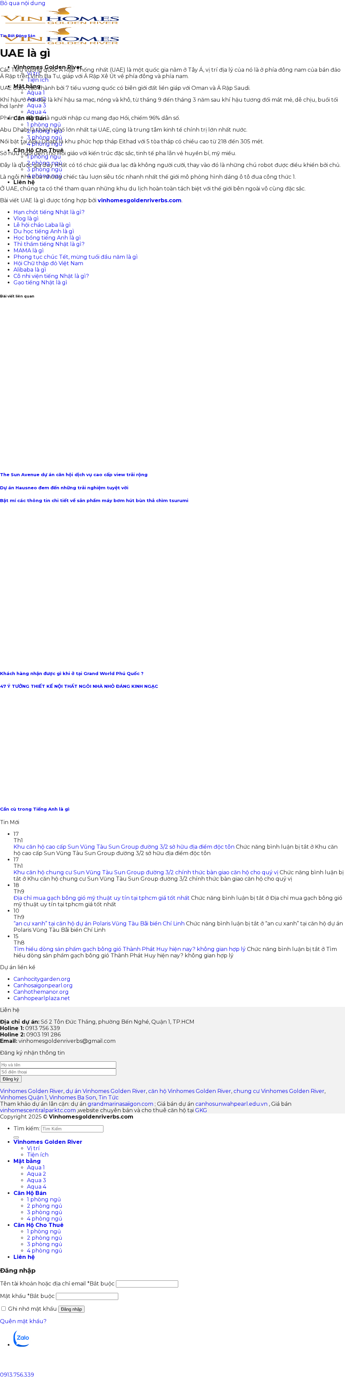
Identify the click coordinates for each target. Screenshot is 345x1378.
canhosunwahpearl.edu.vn (231, 1104)
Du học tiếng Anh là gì (43, 231)
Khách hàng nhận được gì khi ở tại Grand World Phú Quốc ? (72, 673)
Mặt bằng (27, 1161)
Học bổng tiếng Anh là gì (47, 238)
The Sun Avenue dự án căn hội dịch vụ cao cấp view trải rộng (74, 474)
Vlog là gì (26, 218)
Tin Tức (108, 1097)
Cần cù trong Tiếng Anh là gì (34, 809)
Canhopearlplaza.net (41, 998)
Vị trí (33, 1148)
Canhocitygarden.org (41, 979)
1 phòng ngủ (44, 124)
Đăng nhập (71, 1309)
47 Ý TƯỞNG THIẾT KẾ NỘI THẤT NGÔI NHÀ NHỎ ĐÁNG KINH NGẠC (79, 686)
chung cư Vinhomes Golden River (278, 1091)
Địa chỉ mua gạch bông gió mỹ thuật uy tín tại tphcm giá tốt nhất (101, 898)
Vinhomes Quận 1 (23, 1097)
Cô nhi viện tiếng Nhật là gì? (51, 276)
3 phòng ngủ (44, 137)
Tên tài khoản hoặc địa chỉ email (57, 1283)
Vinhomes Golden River (31, 1091)
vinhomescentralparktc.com (38, 1110)
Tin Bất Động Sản (17, 36)
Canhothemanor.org (41, 992)
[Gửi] (16, 1137)
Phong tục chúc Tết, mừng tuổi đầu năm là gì (75, 257)
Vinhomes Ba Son (72, 1097)
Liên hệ (24, 182)
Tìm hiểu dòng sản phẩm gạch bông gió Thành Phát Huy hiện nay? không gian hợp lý (129, 949)
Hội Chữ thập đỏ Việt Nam (48, 263)
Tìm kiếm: (26, 1128)
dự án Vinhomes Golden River (106, 1091)
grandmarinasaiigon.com (120, 1104)
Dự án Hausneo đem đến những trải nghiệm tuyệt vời (64, 487)
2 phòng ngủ (44, 1206)
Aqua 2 (36, 1174)
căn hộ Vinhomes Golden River (189, 1091)
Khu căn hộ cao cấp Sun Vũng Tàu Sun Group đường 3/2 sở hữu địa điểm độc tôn (123, 847)
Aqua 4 (36, 112)
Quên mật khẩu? (23, 1321)
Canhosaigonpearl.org (43, 985)
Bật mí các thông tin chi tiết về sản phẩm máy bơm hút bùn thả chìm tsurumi (94, 500)
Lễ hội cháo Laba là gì (42, 225)
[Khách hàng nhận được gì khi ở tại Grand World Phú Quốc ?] (101, 660)
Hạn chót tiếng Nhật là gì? (49, 212)
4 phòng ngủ (44, 1218)
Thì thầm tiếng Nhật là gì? (49, 244)
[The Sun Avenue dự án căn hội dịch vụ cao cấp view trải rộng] (135, 461)
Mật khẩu (27, 1296)
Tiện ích (38, 80)
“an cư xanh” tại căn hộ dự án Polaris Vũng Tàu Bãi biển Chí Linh (99, 923)
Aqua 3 (36, 105)
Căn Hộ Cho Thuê (38, 1225)
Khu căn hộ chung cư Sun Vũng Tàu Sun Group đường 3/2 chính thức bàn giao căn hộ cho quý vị (145, 872)
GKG (201, 1110)
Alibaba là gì (29, 270)
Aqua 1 (36, 93)
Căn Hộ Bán (29, 1193)
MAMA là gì (28, 250)
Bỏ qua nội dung (22, 3)
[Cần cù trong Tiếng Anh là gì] (50, 795)
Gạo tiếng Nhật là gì (40, 282)
